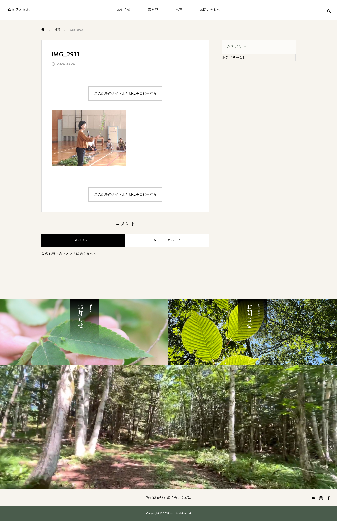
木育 (178, 9)
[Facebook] (328, 498)
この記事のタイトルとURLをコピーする (125, 93)
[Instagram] (320, 498)
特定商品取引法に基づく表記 (168, 497)
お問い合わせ (210, 9)
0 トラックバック (167, 240)
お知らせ (124, 9)
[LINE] (313, 498)
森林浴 (153, 9)
